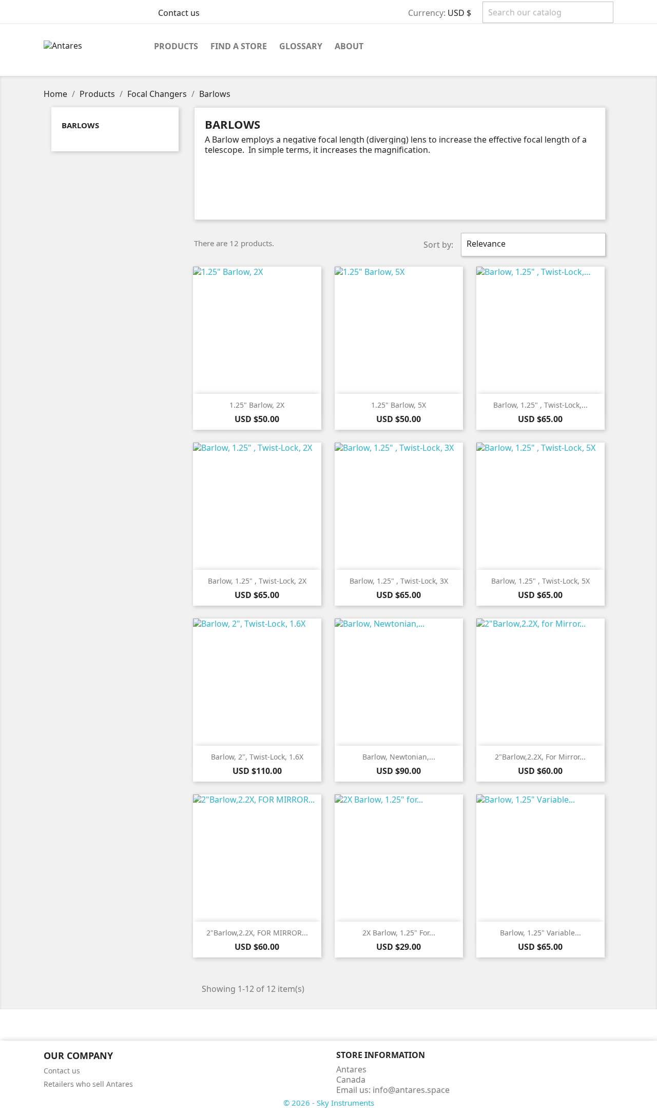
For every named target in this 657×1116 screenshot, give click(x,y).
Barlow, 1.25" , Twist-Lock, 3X (399, 581)
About (349, 46)
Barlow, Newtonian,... (398, 757)
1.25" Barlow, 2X (256, 405)
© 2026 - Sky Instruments (328, 1103)
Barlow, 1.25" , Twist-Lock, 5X (540, 581)
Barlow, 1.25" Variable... (540, 933)
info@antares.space (411, 1089)
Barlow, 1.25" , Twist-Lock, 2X (257, 581)
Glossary (300, 46)
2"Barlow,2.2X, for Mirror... (540, 757)
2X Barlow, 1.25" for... (398, 933)
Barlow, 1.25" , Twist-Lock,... (540, 405)
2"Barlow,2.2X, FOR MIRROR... (257, 933)
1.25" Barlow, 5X (398, 405)
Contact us (179, 12)
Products (176, 46)
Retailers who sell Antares (88, 1084)
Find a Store (238, 46)
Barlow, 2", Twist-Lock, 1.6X (257, 757)
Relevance (532, 244)
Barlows (80, 125)
